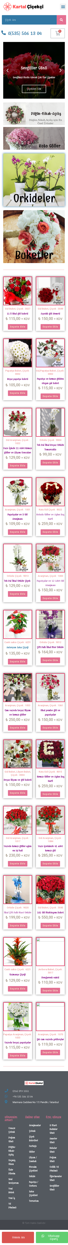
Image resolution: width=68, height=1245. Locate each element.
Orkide (32, 1176)
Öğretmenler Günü (56, 1178)
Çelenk (32, 1131)
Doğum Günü (11, 1139)
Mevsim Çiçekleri (33, 1168)
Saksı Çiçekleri (33, 1193)
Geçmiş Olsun (11, 1162)
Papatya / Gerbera (33, 1184)
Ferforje (33, 1146)
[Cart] (58, 33)
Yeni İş (11, 1198)
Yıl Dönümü (12, 1205)
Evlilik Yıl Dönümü (54, 1168)
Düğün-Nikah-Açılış (12, 1151)
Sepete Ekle (18, 326)
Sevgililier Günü (54, 1187)
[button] (63, 7)
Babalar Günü (53, 1150)
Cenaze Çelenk (11, 1130)
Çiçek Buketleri (33, 1138)
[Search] (61, 20)
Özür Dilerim (11, 1171)
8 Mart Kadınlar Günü (53, 1129)
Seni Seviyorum (13, 1181)
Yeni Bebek (11, 1190)
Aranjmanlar (35, 1125)
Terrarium (34, 1200)
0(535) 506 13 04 (25, 33)
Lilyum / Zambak (33, 1159)
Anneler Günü (53, 1140)
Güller (32, 1151)
